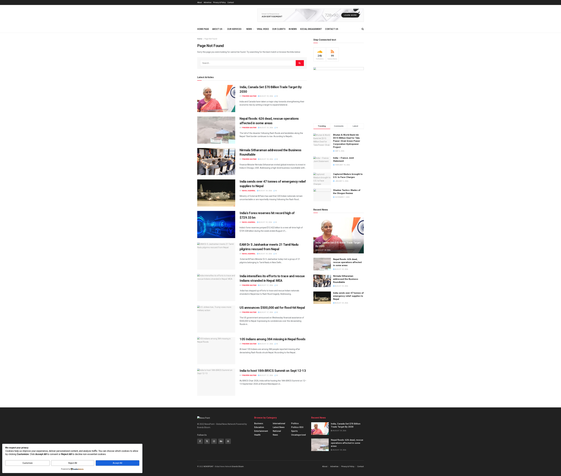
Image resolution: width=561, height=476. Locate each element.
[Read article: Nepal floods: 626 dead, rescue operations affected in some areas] (216, 130)
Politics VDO (297, 427)
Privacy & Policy (219, 2)
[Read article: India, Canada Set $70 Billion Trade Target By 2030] (216, 98)
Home (199, 39)
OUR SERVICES (234, 29)
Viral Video (263, 29)
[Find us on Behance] (221, 441)
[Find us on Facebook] (200, 441)
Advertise (207, 2)
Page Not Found (210, 39)
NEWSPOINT (208, 466)
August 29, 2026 (266, 96)
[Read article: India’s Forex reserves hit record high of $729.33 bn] (216, 224)
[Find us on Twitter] (207, 441)
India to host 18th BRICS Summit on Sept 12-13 (273, 371)
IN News (293, 29)
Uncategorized (298, 435)
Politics (295, 423)
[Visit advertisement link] (310, 15)
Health (257, 435)
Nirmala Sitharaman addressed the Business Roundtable (345, 279)
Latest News (279, 427)
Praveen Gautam (249, 96)
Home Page (203, 29)
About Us (217, 29)
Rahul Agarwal (248, 191)
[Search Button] (363, 29)
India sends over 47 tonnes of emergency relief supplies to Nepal (348, 296)
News (275, 435)
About (199, 2)
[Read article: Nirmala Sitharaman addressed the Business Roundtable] (216, 161)
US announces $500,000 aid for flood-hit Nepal (272, 307)
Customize (27, 463)
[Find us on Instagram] (214, 441)
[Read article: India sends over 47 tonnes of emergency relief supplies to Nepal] (216, 193)
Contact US (331, 29)
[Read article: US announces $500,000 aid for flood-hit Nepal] (216, 319)
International (279, 423)
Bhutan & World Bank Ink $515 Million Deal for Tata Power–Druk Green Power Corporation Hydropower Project (346, 141)
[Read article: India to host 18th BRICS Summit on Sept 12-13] (216, 382)
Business (258, 423)
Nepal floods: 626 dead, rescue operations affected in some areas (347, 262)
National (277, 431)
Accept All (117, 463)
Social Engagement (311, 29)
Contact (230, 2)
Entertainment (261, 431)
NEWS (249, 29)
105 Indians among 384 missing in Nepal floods (272, 339)
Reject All (72, 463)
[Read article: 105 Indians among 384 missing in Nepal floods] (216, 350)
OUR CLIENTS (278, 29)
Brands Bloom (238, 466)
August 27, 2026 (266, 285)
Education (259, 427)
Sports (294, 431)
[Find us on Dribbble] (228, 441)
